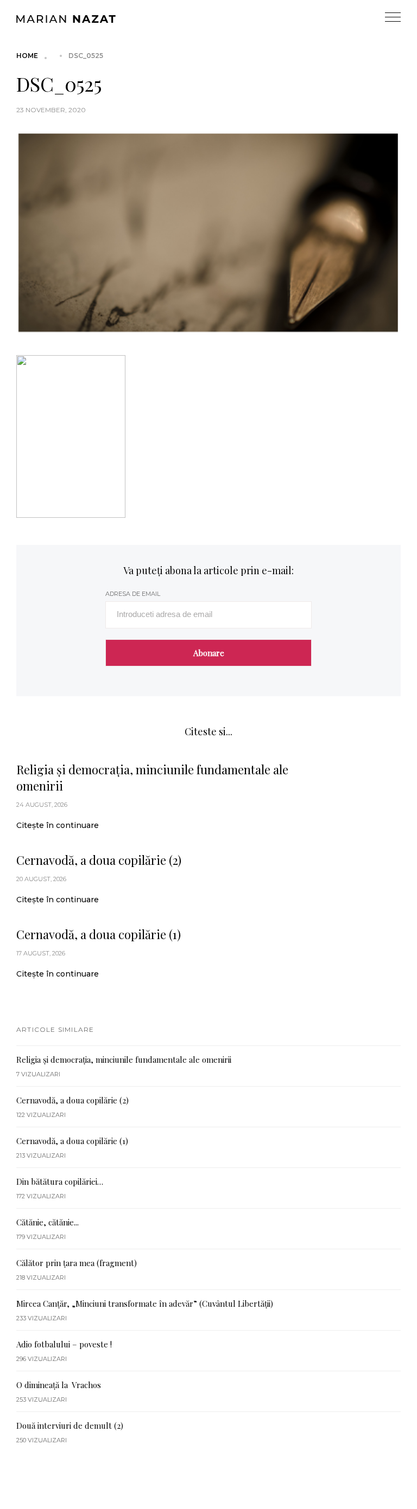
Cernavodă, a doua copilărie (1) (98, 934)
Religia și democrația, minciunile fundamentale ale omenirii (152, 777)
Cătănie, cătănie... (47, 1222)
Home (27, 56)
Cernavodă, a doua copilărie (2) (98, 860)
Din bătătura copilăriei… (59, 1181)
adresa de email (132, 594)
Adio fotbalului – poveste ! (64, 1344)
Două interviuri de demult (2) (69, 1425)
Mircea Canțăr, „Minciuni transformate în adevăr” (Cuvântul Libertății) (144, 1303)
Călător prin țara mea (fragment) (76, 1262)
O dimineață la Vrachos (58, 1384)
